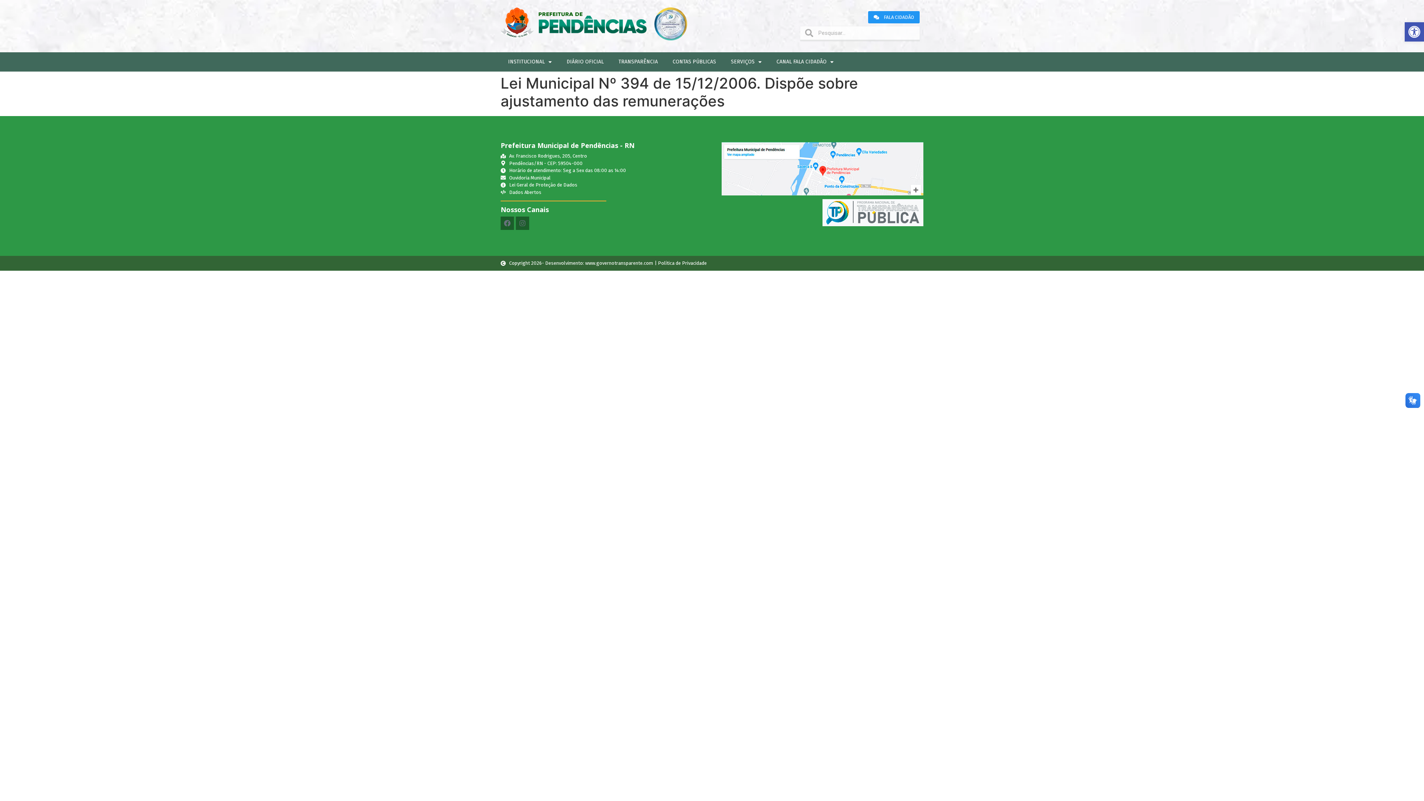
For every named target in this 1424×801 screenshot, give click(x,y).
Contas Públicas (694, 62)
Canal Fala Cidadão (802, 62)
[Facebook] (507, 223)
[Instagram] (522, 223)
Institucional (526, 62)
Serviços (743, 62)
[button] (1414, 32)
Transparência (638, 62)
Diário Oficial (585, 62)
